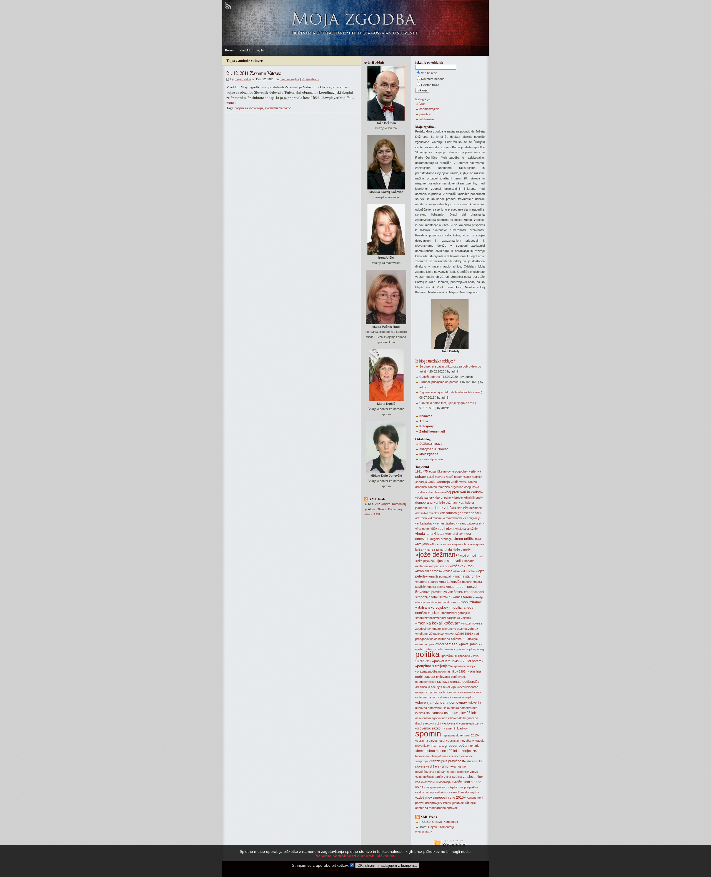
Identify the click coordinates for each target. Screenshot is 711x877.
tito (475, 751)
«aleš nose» (454, 476)
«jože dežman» (437, 554)
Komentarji (399, 504)
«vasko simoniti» (457, 771)
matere (467, 581)
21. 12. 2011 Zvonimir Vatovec (253, 72)
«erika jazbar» (424, 523)
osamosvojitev (289, 79)
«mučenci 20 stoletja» (429, 633)
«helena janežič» (466, 528)
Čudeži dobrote (429, 376)
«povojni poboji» (464, 666)
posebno (425, 114)
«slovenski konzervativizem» (463, 723)
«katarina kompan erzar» (432, 566)
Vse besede (429, 73)
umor (446, 766)
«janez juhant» (436, 549)
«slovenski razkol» (429, 728)
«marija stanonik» (466, 576)
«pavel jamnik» (470, 644)
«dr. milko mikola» (427, 513)
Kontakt (244, 50)
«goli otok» (446, 529)
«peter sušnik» (445, 649)
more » (231, 102)
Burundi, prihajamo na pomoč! (439, 382)
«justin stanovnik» (450, 561)
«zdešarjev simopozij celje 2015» (440, 797)
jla (450, 549)
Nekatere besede (432, 79)
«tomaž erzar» (448, 756)
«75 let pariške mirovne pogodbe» (445, 471)
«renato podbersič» (464, 682)
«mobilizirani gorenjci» (455, 612)
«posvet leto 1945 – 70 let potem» (457, 661)
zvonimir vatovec (278, 107)
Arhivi (423, 421)
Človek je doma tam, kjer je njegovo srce (446, 402)
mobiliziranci (450, 602)
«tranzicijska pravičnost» (447, 761)
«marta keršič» (450, 582)
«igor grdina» (454, 533)
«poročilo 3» (448, 656)
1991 (418, 471)
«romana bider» (470, 692)
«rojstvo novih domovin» (442, 692)
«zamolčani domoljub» (464, 792)
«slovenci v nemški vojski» (456, 697)
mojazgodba (243, 79)
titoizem (420, 756)
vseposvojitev (435, 787)
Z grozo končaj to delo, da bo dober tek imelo (449, 392)
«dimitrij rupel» (473, 497)
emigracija (473, 518)
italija (478, 539)
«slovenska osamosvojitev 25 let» (451, 713)
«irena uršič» (463, 539)
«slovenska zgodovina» (431, 718)
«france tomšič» (426, 528)
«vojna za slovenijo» (467, 777)
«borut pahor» (444, 497)
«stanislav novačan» (460, 740)
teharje (474, 745)
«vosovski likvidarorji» (436, 782)
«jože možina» (471, 555)
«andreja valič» (425, 482)
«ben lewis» (436, 492)
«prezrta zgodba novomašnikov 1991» (441, 671)
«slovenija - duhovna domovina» (441, 702)
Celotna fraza (430, 85)
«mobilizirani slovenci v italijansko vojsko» (443, 617)
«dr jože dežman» (446, 502)
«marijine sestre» (426, 581)
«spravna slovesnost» (430, 740)
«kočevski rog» (462, 566)
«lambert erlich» (464, 571)
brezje (458, 497)
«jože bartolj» (461, 549)
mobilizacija (433, 602)
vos (417, 782)
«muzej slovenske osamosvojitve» (455, 628)
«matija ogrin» (436, 586)
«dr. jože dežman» (469, 507)
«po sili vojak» (465, 649)
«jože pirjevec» (425, 561)
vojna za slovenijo (249, 107)
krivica (447, 571)
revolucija (449, 687)
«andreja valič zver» (451, 482)
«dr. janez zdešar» (442, 508)
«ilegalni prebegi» (440, 539)
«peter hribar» (424, 649)
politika (427, 654)
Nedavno (425, 416)
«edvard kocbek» (454, 518)
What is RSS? (372, 514)
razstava (443, 681)
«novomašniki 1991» (459, 633)
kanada (469, 561)
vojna (447, 776)
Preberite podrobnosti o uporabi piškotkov (354, 856)
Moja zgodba (428, 454)
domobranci (424, 502)
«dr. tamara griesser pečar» (460, 513)
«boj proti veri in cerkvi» (463, 492)
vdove (474, 771)
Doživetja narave (430, 443)
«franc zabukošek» (471, 523)
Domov (229, 50)
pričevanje (443, 676)
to (427, 756)
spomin (428, 733)
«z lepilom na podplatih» (462, 787)
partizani (451, 644)
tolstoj (433, 756)
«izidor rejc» (445, 544)
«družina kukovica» (428, 518)
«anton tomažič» (439, 487)
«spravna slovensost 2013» (460, 735)
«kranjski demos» (428, 571)
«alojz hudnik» (472, 476)
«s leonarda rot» (426, 697)
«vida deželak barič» (429, 776)
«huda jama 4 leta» (429, 534)
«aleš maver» (436, 476)
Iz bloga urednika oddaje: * (435, 361)
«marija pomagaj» (440, 576)
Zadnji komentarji (432, 431)
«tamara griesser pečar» (449, 745)
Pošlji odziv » (310, 79)
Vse (422, 103)
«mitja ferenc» (464, 597)
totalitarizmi (426, 119)
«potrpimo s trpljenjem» (434, 666)
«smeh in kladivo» (456, 728)
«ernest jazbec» (446, 523)
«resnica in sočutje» (428, 687)
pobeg (479, 649)
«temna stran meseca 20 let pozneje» (443, 751)
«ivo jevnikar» (425, 544)
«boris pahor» (424, 497)
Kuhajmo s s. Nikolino (433, 449)
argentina (457, 487)
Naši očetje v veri (431, 459)
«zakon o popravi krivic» (431, 792)
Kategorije (426, 426)
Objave (385, 504)
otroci (439, 644)
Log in (260, 50)
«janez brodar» (464, 544)
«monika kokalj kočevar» (437, 623)
